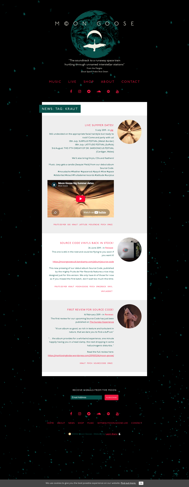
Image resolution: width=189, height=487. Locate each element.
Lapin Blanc (111, 434)
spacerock (101, 287)
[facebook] (71, 91)
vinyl (110, 287)
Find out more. (128, 483)
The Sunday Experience (102, 322)
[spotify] (108, 91)
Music (55, 82)
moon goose (82, 287)
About (108, 82)
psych (103, 225)
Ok (141, 483)
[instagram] (79, 91)
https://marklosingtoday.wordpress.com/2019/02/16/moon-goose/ (81, 356)
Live (72, 82)
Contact (130, 82)
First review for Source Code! (90, 310)
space (109, 225)
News (71, 423)
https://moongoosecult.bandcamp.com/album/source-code (83, 262)
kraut (75, 225)
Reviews (109, 315)
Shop (89, 82)
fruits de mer (60, 225)
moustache (94, 225)
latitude (83, 225)
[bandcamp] (88, 91)
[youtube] (117, 91)
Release (109, 248)
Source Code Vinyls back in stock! (87, 243)
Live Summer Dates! (99, 125)
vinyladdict (106, 291)
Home (50, 423)
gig (111, 130)
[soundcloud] (99, 91)
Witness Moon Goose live (112, 423)
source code (100, 363)
